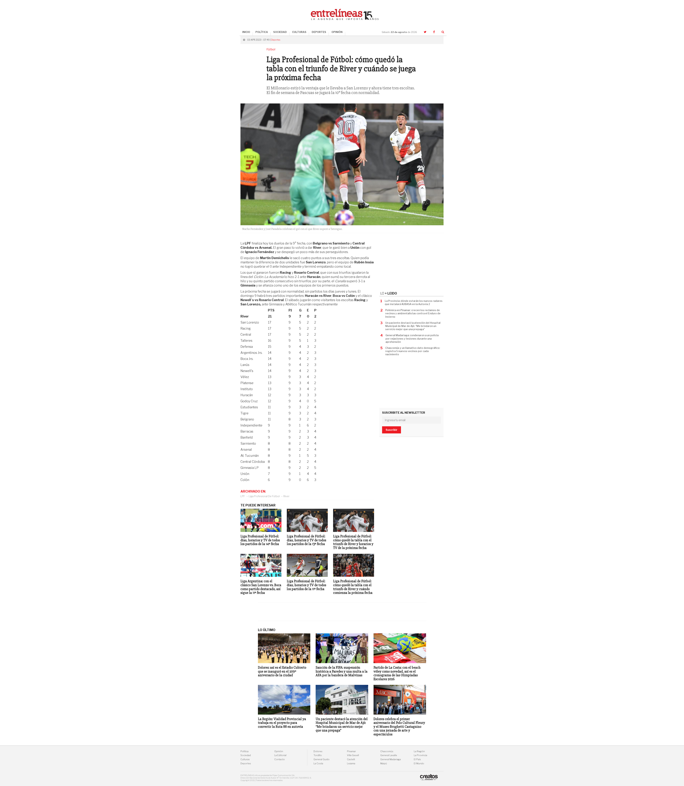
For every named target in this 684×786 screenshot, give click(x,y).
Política (244, 751)
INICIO (246, 31)
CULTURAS (299, 31)
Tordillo (318, 755)
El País (417, 759)
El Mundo (419, 763)
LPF (242, 496)
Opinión (278, 751)
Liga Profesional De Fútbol (264, 496)
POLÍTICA (261, 31)
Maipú (383, 763)
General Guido (322, 759)
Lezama (351, 763)
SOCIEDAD (280, 31)
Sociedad (245, 755)
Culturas (245, 759)
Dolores (318, 751)
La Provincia (420, 755)
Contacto (279, 759)
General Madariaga (390, 759)
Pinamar (351, 751)
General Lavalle (388, 755)
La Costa (318, 763)
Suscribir (391, 429)
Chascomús (386, 751)
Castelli (351, 759)
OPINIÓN (337, 31)
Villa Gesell (353, 755)
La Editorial (280, 755)
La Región (419, 751)
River (286, 496)
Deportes (275, 39)
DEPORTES (319, 31)
